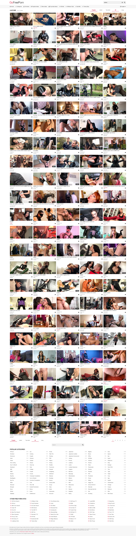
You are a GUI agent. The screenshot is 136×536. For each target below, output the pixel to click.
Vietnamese (110, 482)
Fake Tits (51, 454)
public (84, 97)
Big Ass (12, 476)
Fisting (50, 462)
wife (65, 399)
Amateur (12, 454)
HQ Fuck (53, 521)
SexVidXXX (12, 82)
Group (50, 484)
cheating (71, 381)
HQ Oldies (53, 505)
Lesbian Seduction (73, 467)
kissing (81, 26)
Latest (100, 10)
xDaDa (71, 521)
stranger (61, 363)
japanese (27, 399)
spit (68, 257)
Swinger (109, 465)
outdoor (91, 97)
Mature (70, 478)
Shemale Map (54, 512)
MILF (40, 61)
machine (22, 328)
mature (81, 168)
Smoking (90, 493)
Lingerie (70, 469)
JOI (115, 168)
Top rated (108, 10)
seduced (15, 292)
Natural (70, 489)
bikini (60, 328)
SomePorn (35, 117)
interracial (112, 186)
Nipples (90, 451)
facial (104, 132)
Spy (108, 456)
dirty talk (35, 97)
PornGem (12, 46)
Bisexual (12, 484)
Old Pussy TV (73, 501)
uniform (105, 399)
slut (43, 203)
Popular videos (35, 6)
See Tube (111, 514)
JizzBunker (59, 64)
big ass (11, 186)
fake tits (85, 186)
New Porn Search (16, 512)
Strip (109, 462)
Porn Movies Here (55, 501)
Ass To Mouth (13, 465)
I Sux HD (111, 507)
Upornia (81, 46)
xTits (104, 188)
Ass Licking (13, 462)
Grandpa (51, 478)
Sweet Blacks (54, 516)
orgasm (29, 150)
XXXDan (104, 28)
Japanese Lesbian (73, 454)
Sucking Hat (53, 510)
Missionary (71, 484)
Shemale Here (54, 507)
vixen (81, 221)
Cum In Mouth (33, 478)
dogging (60, 44)
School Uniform (91, 484)
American (12, 456)
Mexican (71, 480)
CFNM (34, 381)
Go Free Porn (17, 2)
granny (11, 97)
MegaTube (105, 259)
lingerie (108, 150)
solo (57, 61)
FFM (50, 458)
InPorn (11, 135)
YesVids (104, 99)
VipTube (11, 313)
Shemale (90, 487)
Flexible (51, 465)
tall (34, 150)
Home (12, 6)
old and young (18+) (91, 115)
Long (122, 10)
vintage (15, 115)
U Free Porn (112, 505)
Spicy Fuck (92, 518)
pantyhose (114, 310)
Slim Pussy (92, 521)
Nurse (89, 454)
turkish (58, 310)
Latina (70, 465)
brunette (11, 221)
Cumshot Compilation (35, 480)
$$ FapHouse (12, 64)
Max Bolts (111, 510)
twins (104, 79)
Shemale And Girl (92, 489)
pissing (69, 26)
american (46, 203)
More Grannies (15, 514)
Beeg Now (111, 501)
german (58, 26)
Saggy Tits (90, 482)
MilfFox (81, 188)
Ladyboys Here (15, 521)
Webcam (110, 489)
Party (89, 465)
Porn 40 (14, 510)
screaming (113, 257)
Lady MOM (92, 501)
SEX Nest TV (73, 512)
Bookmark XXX (34, 518)
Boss (11, 489)
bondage (58, 79)
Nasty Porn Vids (54, 514)
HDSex (104, 437)
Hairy (50, 487)
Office (89, 456)
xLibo (52, 503)
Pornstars (26, 6)
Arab (11, 458)
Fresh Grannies (34, 503)
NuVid (104, 224)
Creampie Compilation (35, 476)
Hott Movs (92, 510)
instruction (105, 381)
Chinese (32, 458)
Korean (70, 460)
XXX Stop (111, 518)
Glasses (51, 476)
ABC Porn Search (16, 505)
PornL (11, 348)
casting (34, 310)
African (12, 451)
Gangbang (51, 471)
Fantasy (51, 456)
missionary (59, 115)
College (31, 469)
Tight (109, 471)
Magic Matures (54, 518)
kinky (16, 310)
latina (64, 328)
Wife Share (110, 493)
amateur (91, 61)
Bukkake (12, 493)
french (104, 186)
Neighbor (71, 491)
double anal (65, 44)
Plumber (90, 471)
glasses (94, 61)
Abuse (33, 533)
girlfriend (82, 292)
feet (13, 203)
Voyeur (109, 487)
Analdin (34, 135)
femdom (15, 26)
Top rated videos (53, 6)
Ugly (109, 478)
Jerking (70, 458)
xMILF (34, 82)
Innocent (51, 493)
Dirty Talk (32, 484)
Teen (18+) (110, 467)
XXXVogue (59, 135)
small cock (92, 221)
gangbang (70, 44)
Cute (31, 482)
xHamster (82, 28)
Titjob (109, 473)
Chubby (31, 460)
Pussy (89, 478)
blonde (104, 168)
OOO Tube (92, 512)
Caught (31, 456)
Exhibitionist (32, 493)
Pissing (90, 469)
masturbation (84, 132)
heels (28, 186)
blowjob (34, 61)
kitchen (38, 417)
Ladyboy (71, 462)
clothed (104, 115)
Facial (50, 451)
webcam (93, 132)
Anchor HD (111, 516)
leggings (42, 97)
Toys (109, 476)
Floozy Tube (15, 516)
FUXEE (71, 514)
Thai (109, 469)
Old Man (90, 458)
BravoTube (59, 153)
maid (41, 399)
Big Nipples (12, 478)
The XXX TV (34, 510)
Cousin (31, 473)
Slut (89, 491)
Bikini (11, 482)
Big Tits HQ (111, 503)
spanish (87, 221)
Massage (71, 473)
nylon (118, 150)
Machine (71, 471)
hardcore (65, 26)
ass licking (48, 115)
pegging (81, 434)
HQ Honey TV (15, 518)
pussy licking (98, 115)
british (90, 26)
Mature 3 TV (73, 518)
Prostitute (90, 476)
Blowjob (12, 487)
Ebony (31, 489)
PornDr (34, 188)
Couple (31, 471)
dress (55, 115)
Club (31, 467)
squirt (34, 203)
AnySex (34, 64)
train (39, 115)
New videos (43, 6)
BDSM (18, 26)
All (115, 10)
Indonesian (51, 491)
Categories (18, 6)
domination (68, 168)
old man (81, 115)
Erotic (31, 491)
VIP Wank (72, 516)
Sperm (109, 454)
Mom (70, 487)
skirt (100, 26)
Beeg (58, 117)
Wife (109, 491)
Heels (50, 489)
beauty (23, 399)
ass (57, 328)
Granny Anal (52, 482)
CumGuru (92, 505)
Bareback (12, 467)
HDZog (58, 259)
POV (37, 61)
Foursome (51, 467)
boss (88, 328)
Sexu (34, 28)
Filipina (50, 460)
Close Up (32, 465)
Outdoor (90, 460)
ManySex (81, 401)
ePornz (13, 503)
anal (98, 61)
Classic (31, 462)
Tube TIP (14, 507)
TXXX (11, 28)
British (11, 491)
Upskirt (109, 480)
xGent (91, 516)
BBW (66, 61)
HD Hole (61, 6)
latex (58, 44)
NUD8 (71, 503)
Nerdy (70, 493)
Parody (89, 462)
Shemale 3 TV (34, 514)
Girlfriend (51, 473)
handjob (41, 26)
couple (68, 115)
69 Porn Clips (73, 505)
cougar (114, 115)
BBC (11, 469)
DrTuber (11, 99)
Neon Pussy (92, 514)
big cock (11, 79)
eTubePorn (92, 503)
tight (110, 132)
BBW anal (78, 44)
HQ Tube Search (35, 505)
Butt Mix (77, 6)
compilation (39, 79)
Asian (11, 460)
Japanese (71, 451)
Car (30, 451)
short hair (109, 44)
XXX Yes (33, 512)
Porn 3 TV (111, 512)
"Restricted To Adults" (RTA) (25, 531)
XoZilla (11, 153)
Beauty (11, 473)
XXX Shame (34, 507)
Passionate (90, 467)
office (44, 115)
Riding (89, 480)
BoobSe (58, 82)
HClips (34, 224)
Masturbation (72, 476)
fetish (85, 44)
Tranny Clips (85, 6)
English (122, 6)
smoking (39, 346)
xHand (58, 330)
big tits (63, 61)
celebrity (97, 26)
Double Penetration (34, 487)
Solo (109, 451)
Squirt (109, 458)
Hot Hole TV (73, 507)
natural (112, 150)
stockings (35, 115)
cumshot (22, 186)
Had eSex (111, 521)
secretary (38, 44)
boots (87, 26)
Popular (94, 10)
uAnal (58, 28)
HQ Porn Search (15, 501)
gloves (34, 26)
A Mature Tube (69, 6)
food (58, 132)
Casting (31, 454)
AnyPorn (81, 117)
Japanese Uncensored (74, 456)
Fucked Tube (73, 510)
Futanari (51, 469)
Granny (50, 480)
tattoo (41, 115)
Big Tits (12, 480)
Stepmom (110, 460)
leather (11, 26)
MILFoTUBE (92, 507)
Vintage (109, 484)
